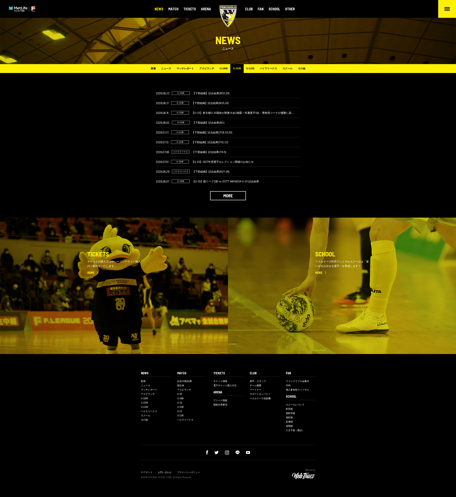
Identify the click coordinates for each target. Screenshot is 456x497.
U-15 (179, 402)
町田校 (289, 409)
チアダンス (146, 472)
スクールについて (295, 404)
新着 (153, 68)
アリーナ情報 (220, 400)
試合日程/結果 (184, 381)
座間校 (289, 426)
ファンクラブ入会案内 (297, 381)
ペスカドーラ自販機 (260, 398)
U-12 (179, 411)
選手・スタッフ (258, 381)
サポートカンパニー (260, 394)
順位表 (180, 385)
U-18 (179, 394)
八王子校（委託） (295, 430)
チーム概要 (255, 385)
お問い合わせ (165, 472)
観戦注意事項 (220, 404)
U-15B (180, 407)
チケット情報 (220, 381)
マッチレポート (185, 68)
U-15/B (237, 68)
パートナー (255, 389)
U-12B (180, 415)
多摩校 (289, 421)
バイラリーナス (268, 68)
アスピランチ (206, 68)
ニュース (166, 68)
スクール (287, 68)
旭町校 (289, 417)
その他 (301, 68)
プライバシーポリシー (188, 472)
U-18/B (224, 68)
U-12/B (250, 68)
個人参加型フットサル (297, 389)
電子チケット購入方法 (225, 385)
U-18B (180, 398)
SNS (288, 385)
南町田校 (290, 413)
